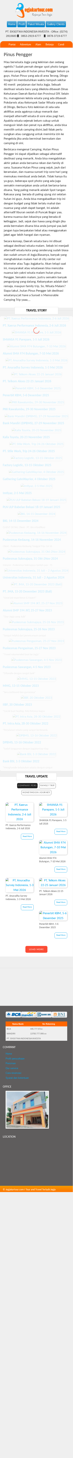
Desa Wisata (9, 51)
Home (11, 24)
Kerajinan (40, 51)
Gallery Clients (56, 24)
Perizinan (11, 1063)
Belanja (50, 44)
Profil (21, 24)
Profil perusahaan (15, 1058)
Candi (61, 44)
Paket (10, 58)
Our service (12, 1068)
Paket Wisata (36, 24)
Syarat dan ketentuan (17, 1078)
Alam (38, 44)
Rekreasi (25, 51)
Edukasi (65, 51)
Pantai (12, 44)
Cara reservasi (13, 1073)
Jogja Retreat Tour (55, 58)
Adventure (25, 44)
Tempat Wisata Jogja (29, 58)
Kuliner (53, 51)
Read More (27, 836)
